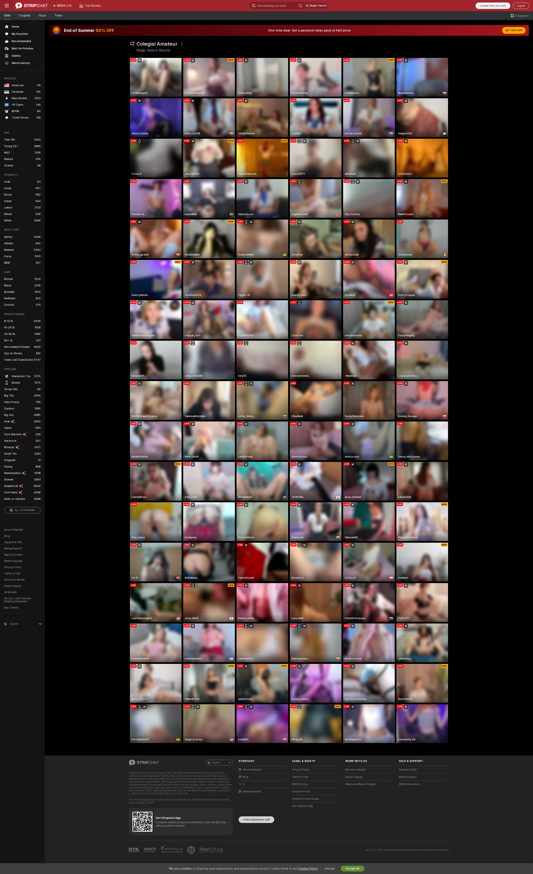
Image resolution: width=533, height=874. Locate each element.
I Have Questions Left (256, 819)
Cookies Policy (301, 791)
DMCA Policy (300, 784)
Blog (7, 536)
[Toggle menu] (6, 5)
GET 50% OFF (514, 30)
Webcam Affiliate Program (361, 784)
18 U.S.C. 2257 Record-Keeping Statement (18, 600)
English (216, 762)
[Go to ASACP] (150, 850)
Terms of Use (12, 573)
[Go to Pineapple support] (191, 850)
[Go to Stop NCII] (211, 850)
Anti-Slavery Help (302, 806)
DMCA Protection (409, 784)
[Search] (300, 6)
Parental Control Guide (305, 798)
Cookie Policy (308, 868)
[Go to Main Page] (31, 5)
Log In (521, 5)
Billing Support (13, 548)
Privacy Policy (12, 567)
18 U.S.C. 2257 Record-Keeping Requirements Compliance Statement (407, 850)
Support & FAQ (13, 542)
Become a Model (14, 579)
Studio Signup (12, 586)
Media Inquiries (13, 561)
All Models (10, 592)
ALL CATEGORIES (25, 510)
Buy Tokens (11, 607)
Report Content (13, 554)
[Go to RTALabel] (134, 850)
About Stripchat (13, 529)
